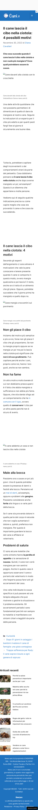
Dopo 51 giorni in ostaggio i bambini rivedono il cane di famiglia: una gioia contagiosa (17, 643)
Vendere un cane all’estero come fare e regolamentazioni (21, 748)
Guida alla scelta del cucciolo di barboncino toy (21, 734)
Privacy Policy (19, 806)
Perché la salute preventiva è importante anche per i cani (22, 678)
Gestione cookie (32, 808)
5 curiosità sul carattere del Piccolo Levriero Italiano (22, 707)
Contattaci (19, 792)
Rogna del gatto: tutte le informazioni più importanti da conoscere (22, 721)
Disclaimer (30, 806)
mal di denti (11, 493)
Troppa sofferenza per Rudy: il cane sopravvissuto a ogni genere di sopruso (18, 654)
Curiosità (10, 636)
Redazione (8, 806)
